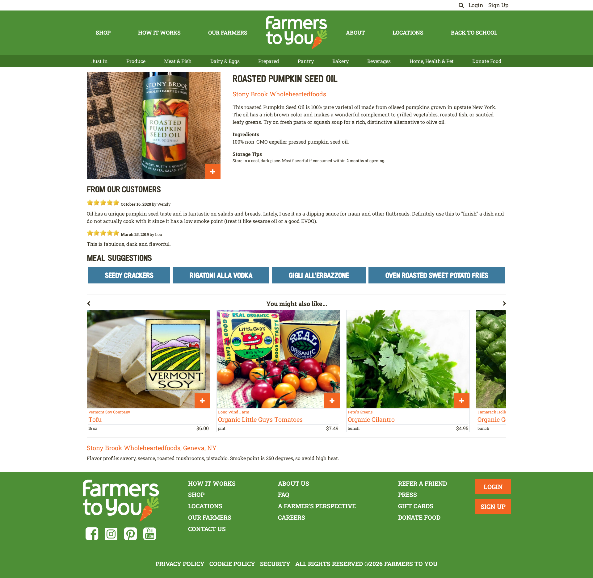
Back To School (474, 32)
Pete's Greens (360, 411)
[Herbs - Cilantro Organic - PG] (408, 359)
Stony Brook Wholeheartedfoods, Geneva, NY (152, 448)
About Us (293, 483)
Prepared (268, 61)
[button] (176, 305)
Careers (291, 517)
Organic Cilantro (371, 419)
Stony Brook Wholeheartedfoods (279, 94)
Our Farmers (227, 32)
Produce (135, 61)
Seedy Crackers (129, 274)
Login (476, 5)
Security (275, 564)
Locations (408, 32)
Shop (103, 32)
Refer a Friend (422, 483)
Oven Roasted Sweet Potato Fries (436, 274)
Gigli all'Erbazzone (319, 274)
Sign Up (498, 5)
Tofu (95, 419)
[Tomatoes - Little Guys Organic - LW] (278, 359)
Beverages (379, 61)
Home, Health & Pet (432, 61)
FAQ (283, 494)
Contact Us (207, 529)
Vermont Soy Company (109, 411)
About (355, 32)
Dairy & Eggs (225, 61)
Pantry (306, 61)
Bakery (340, 61)
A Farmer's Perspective (317, 506)
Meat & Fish (177, 61)
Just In (99, 61)
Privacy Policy (180, 564)
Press (407, 494)
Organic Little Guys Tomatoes (260, 419)
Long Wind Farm (233, 411)
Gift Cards (415, 506)
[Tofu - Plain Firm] (148, 359)
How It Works (159, 32)
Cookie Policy (232, 564)
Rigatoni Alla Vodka (221, 274)
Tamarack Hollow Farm (499, 411)
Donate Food (487, 61)
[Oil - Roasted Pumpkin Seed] (154, 125)
